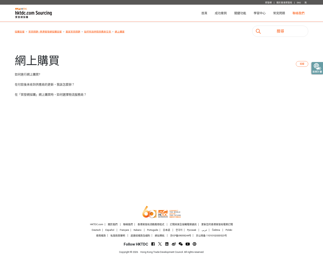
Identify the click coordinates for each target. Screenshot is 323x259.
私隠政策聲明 (117, 235)
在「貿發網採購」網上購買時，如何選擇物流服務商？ (51, 94)
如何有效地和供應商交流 (97, 31)
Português (152, 230)
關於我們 (113, 224)
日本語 (166, 230)
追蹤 (302, 64)
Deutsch (96, 230)
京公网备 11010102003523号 (211, 235)
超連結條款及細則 (140, 235)
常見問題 (279, 13)
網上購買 (119, 31)
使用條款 (101, 235)
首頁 (206, 13)
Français (124, 230)
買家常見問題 (73, 31)
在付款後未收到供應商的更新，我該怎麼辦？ (45, 84)
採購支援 (19, 31)
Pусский (191, 230)
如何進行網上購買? (27, 74)
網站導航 (159, 235)
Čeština (216, 230)
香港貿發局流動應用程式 (151, 224)
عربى (204, 230)
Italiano (137, 230)
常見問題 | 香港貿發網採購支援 (45, 31)
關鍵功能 (240, 13)
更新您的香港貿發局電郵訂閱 (217, 224)
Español (109, 230)
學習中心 (260, 13)
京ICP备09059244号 (180, 235)
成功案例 (221, 13)
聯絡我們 (298, 13)
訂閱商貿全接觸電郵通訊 (183, 224)
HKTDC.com (96, 224)
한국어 (179, 230)
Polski (229, 230)
